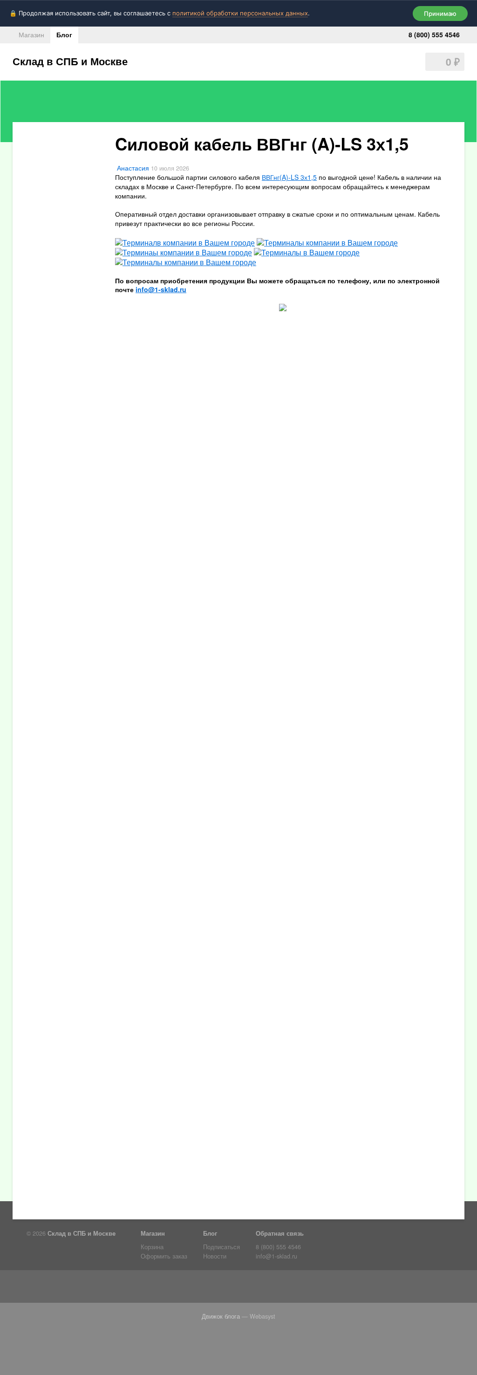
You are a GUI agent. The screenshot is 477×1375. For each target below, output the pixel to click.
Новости (214, 1256)
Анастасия (133, 167)
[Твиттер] (71, 1288)
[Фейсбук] (53, 1288)
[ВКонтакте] (89, 1288)
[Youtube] (124, 1288)
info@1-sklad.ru (276, 1256)
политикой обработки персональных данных (240, 13)
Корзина (152, 1247)
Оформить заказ (164, 1256)
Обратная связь (280, 1233)
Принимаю (440, 13)
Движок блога (221, 1316)
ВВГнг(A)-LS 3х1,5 (289, 177)
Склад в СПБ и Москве (70, 61)
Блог (64, 34)
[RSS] (36, 1288)
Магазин (31, 34)
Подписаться (221, 1247)
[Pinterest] (142, 1288)
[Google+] (160, 1288)
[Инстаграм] (107, 1288)
